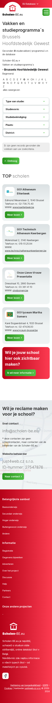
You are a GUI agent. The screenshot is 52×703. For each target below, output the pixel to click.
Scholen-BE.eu (10, 60)
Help (4, 583)
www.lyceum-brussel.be (25, 330)
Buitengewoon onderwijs (14, 527)
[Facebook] (5, 676)
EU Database (29, 4)
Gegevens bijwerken (12, 557)
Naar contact (12, 476)
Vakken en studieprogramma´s (18, 64)
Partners (6, 590)
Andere (6, 533)
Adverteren (7, 564)
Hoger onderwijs (10, 520)
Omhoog (12, 160)
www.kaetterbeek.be (23, 207)
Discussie (7, 577)
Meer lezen (13, 214)
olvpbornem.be (20, 290)
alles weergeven (11, 89)
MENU (46, 12)
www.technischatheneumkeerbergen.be (25, 250)
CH (32, 79)
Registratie (7, 550)
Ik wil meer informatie (19, 372)
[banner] (12, 9)
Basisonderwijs (9, 507)
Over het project (10, 570)
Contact (6, 597)
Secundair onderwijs (12, 513)
